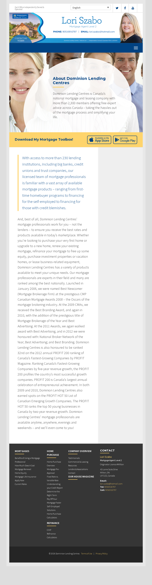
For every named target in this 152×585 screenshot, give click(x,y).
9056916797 (110, 486)
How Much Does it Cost (25, 465)
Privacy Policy (102, 553)
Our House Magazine (81, 476)
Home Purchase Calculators (54, 515)
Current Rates (21, 484)
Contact (71, 472)
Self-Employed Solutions (53, 508)
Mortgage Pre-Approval (53, 471)
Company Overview (79, 451)
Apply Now (19, 480)
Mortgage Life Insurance (25, 476)
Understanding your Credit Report (55, 486)
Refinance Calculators (52, 535)
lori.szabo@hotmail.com (111, 483)
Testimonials (74, 458)
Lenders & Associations (78, 469)
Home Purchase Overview (54, 463)
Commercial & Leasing (78, 461)
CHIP (49, 530)
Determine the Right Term (53, 493)
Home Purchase (53, 452)
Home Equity (21, 472)
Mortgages (22, 451)
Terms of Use (86, 553)
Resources (72, 465)
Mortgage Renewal (23, 469)
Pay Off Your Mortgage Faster (54, 501)
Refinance (53, 523)
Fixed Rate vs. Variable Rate (52, 478)
